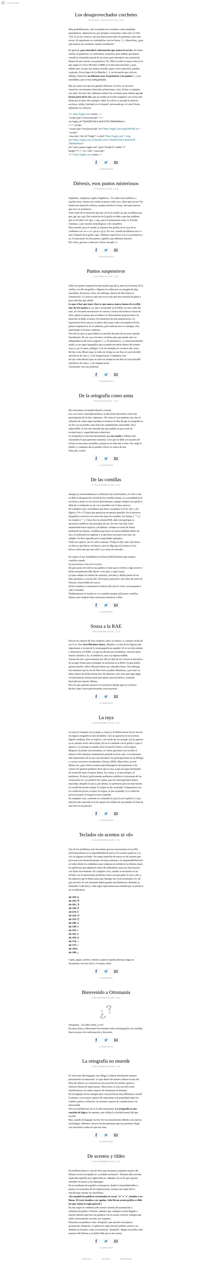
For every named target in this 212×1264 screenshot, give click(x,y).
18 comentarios (106, 257)
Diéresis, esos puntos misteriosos (106, 183)
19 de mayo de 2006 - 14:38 (112, 20)
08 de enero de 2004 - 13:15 (106, 401)
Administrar (126, 1259)
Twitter (106, 162)
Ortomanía (13, 3)
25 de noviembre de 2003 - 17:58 (106, 1066)
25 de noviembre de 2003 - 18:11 (106, 998)
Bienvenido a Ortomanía (106, 992)
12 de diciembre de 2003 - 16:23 (106, 723)
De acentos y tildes (106, 1156)
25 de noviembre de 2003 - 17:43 (106, 1161)
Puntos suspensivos (106, 271)
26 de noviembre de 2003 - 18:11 (106, 840)
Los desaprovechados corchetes (106, 14)
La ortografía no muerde (106, 1061)
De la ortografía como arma (106, 395)
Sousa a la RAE (106, 626)
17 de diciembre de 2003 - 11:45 (106, 485)
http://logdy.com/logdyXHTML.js (121, 128)
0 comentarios (106, 820)
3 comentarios (106, 169)
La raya (106, 717)
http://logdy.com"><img (118, 136)
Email (116, 162)
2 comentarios (106, 1248)
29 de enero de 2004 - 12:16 (106, 276)
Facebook (96, 162)
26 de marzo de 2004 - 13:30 (106, 189)
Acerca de (86, 1259)
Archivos (106, 1259)
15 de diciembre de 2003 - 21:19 (106, 632)
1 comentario (106, 612)
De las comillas (106, 479)
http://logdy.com (81, 114)
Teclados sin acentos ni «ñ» (106, 834)
